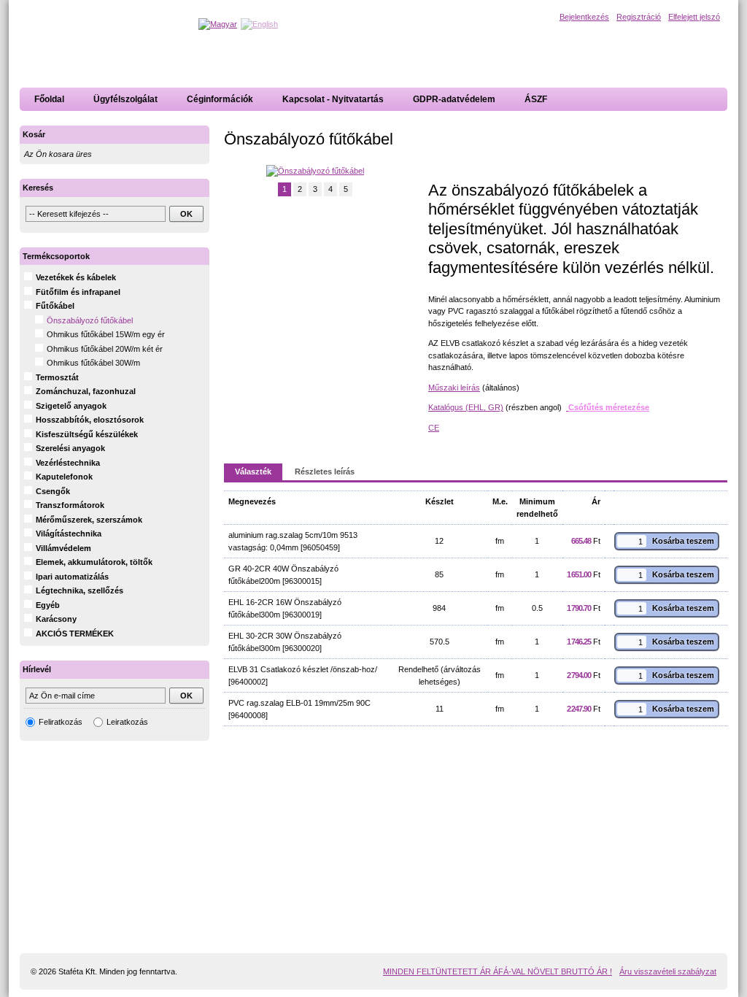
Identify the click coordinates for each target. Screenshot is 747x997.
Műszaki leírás (454, 387)
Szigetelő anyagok (71, 405)
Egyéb (48, 605)
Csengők (53, 491)
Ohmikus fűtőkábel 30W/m (93, 362)
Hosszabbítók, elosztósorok (90, 419)
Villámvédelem (63, 548)
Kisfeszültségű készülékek (87, 434)
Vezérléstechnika (68, 462)
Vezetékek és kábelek (76, 277)
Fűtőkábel (55, 305)
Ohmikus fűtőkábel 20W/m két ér (105, 348)
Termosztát (57, 377)
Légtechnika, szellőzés (79, 590)
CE (433, 427)
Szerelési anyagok (70, 448)
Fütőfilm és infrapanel (78, 292)
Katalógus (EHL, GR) (465, 407)
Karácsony (56, 619)
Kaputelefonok (64, 476)
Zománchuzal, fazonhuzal (86, 391)
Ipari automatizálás (72, 576)
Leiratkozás (127, 721)
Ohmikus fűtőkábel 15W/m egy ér (106, 334)
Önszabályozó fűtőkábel (90, 320)
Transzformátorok (70, 505)
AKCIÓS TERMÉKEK (75, 633)
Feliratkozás (60, 721)
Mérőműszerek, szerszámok (89, 519)
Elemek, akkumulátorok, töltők (94, 562)
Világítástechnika (68, 533)
